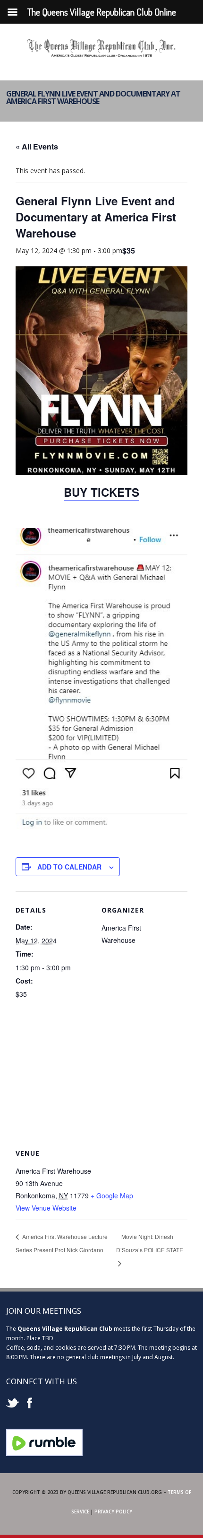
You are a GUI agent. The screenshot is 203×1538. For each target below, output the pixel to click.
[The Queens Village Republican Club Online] (101, 53)
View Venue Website (46, 1208)
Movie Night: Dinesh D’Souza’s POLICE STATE (149, 1243)
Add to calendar (69, 866)
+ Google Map (112, 1195)
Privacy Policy (113, 1511)
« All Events (37, 146)
